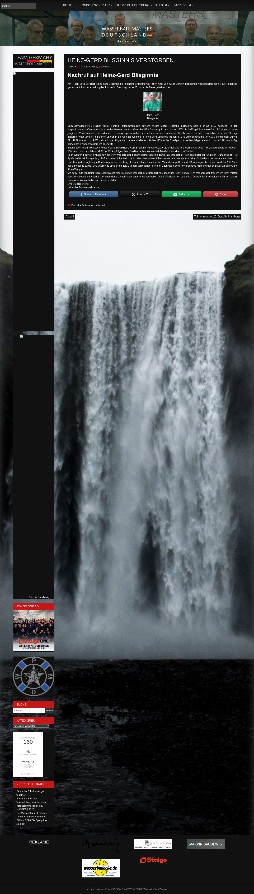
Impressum (182, 5)
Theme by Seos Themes (155, 889)
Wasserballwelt (98, 205)
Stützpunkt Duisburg (132, 5)
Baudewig (105, 67)
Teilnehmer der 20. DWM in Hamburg (217, 216)
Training (86, 205)
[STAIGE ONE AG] (33, 650)
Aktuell (68, 5)
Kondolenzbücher (95, 5)
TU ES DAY (161, 5)
